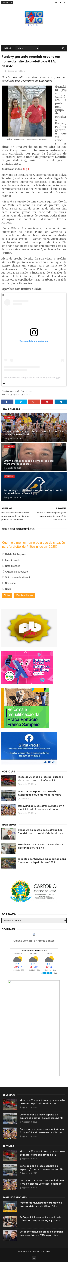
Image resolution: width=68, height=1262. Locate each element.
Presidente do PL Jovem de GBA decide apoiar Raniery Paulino (40, 846)
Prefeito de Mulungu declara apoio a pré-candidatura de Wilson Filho (41, 1204)
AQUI (26, 169)
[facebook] (65, 2)
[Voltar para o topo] (34, 1258)
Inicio (7, 48)
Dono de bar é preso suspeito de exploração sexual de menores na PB (39, 793)
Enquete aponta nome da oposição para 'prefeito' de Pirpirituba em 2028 (42, 860)
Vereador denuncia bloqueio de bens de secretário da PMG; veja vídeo (41, 1233)
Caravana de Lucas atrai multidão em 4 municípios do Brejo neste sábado (33, 433)
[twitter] (60, 2)
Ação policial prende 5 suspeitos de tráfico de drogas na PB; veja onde (40, 1219)
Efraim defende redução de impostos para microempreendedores (29, 462)
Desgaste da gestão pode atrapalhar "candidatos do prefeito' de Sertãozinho (41, 831)
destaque (12, 71)
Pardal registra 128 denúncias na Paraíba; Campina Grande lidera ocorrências (34, 492)
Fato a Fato (43, 1251)
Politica (21, 71)
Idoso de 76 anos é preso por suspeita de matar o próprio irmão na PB (40, 778)
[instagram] (56, 2)
